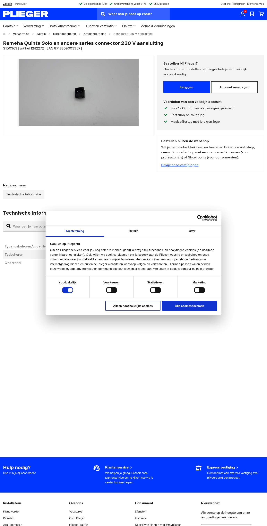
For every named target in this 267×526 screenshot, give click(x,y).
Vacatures (75, 511)
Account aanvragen (235, 87)
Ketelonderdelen (95, 33)
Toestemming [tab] (74, 230)
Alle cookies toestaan (189, 305)
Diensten (8, 518)
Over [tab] (192, 230)
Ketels (41, 33)
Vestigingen (238, 3)
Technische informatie (23, 194)
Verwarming (21, 33)
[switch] (111, 290)
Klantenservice (255, 3)
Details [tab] (133, 230)
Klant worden (11, 511)
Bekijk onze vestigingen (180, 165)
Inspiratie (141, 518)
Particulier (20, 3)
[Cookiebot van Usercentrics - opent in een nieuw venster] (200, 218)
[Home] (4, 33)
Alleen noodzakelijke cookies (133, 305)
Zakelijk (7, 3)
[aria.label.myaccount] (242, 14)
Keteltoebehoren (64, 33)
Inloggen (186, 87)
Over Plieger (77, 518)
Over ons (225, 3)
